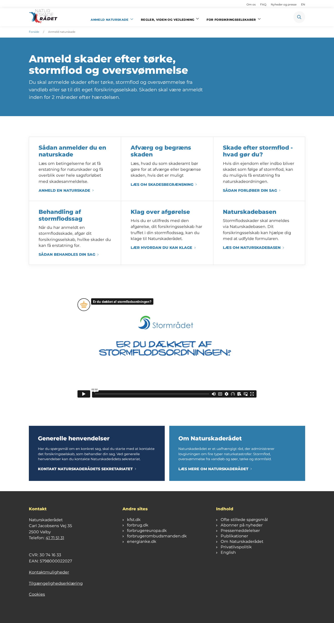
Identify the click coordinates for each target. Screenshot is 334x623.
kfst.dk (134, 519)
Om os (251, 4)
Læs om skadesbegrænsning (162, 184)
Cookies (37, 594)
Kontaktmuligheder (49, 572)
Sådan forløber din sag (250, 190)
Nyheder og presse (284, 4)
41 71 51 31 (55, 537)
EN (303, 4)
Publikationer (234, 536)
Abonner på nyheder (242, 525)
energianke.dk (141, 541)
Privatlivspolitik (236, 546)
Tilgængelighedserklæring (56, 583)
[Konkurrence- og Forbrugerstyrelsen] (43, 17)
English (228, 552)
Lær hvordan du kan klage (161, 248)
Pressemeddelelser (240, 530)
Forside (34, 31)
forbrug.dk (137, 525)
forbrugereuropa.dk (147, 530)
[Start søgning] (299, 17)
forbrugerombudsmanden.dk (157, 536)
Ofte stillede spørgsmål (244, 519)
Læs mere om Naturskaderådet (213, 469)
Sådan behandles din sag (67, 254)
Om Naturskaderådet (242, 541)
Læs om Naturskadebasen (252, 248)
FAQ (263, 4)
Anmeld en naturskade (64, 190)
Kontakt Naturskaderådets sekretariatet (85, 469)
